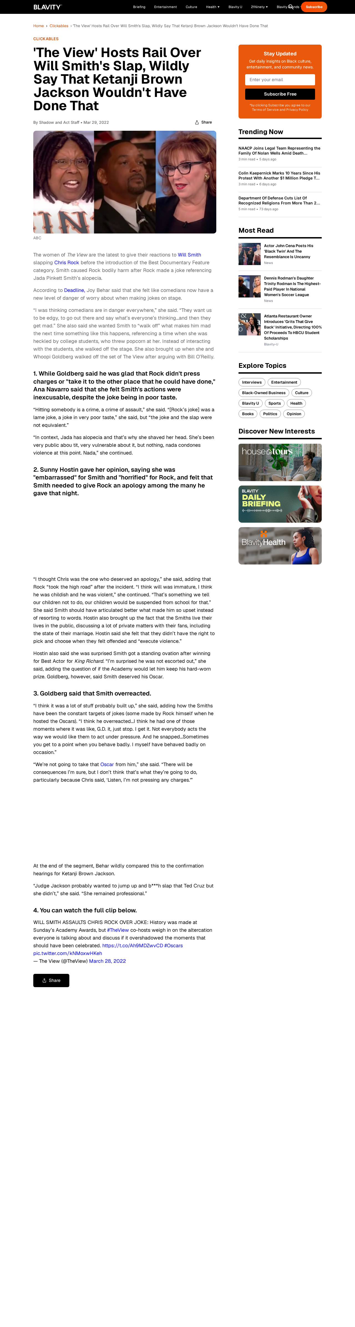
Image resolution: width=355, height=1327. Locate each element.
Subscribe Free (280, 94)
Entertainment (284, 382)
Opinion (294, 413)
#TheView (118, 930)
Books (248, 413)
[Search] (290, 6)
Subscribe (314, 7)
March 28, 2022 (107, 961)
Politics (270, 413)
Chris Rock (66, 262)
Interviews (252, 382)
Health (296, 403)
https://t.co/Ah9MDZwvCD (132, 945)
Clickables (59, 25)
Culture (301, 392)
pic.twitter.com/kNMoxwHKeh (67, 953)
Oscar (107, 764)
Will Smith (189, 254)
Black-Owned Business (264, 392)
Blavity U (250, 403)
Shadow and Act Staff (59, 122)
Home (38, 25)
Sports (274, 403)
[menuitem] (213, 7)
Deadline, (74, 290)
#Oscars (173, 945)
